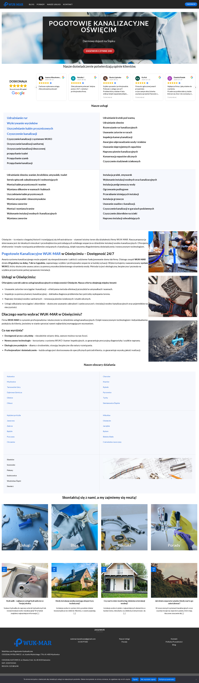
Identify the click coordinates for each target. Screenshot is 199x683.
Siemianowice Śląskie (111, 403)
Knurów (106, 382)
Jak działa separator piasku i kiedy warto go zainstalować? (174, 602)
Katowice (11, 376)
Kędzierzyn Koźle (14, 415)
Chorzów (106, 376)
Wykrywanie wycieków (22, 123)
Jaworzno (11, 421)
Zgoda (135, 679)
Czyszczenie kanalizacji (22, 133)
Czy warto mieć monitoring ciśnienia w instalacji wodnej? (124, 602)
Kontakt (68, 4)
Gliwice (10, 398)
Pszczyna (10, 437)
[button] (195, 87)
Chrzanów (11, 442)
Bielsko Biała (108, 437)
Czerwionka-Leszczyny (112, 442)
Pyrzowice (107, 392)
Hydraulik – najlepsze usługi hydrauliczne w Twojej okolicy (25, 602)
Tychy (105, 398)
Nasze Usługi (124, 639)
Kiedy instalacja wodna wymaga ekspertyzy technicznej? (75, 602)
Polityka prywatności (166, 679)
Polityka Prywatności (174, 642)
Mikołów (106, 415)
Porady (124, 642)
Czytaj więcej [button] (75, 97)
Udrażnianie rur (17, 118)
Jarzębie (106, 426)
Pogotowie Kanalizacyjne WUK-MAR (31, 253)
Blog (31, 4)
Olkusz (10, 403)
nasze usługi (54, 4)
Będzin (9, 431)
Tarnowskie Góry (13, 387)
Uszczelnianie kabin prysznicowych (30, 128)
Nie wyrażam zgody (148, 679)
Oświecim (107, 421)
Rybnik (106, 387)
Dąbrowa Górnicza (14, 392)
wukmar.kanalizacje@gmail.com (83, 639)
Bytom (105, 431)
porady (41, 4)
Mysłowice (11, 382)
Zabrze (10, 426)
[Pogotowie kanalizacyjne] (13, 4)
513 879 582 (83, 642)
